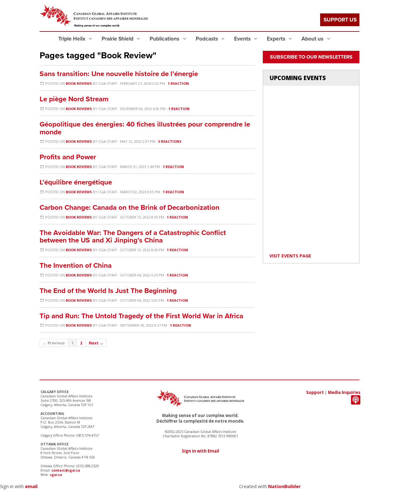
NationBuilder (284, 486)
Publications (165, 39)
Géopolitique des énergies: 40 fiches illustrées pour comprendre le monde (145, 128)
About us (312, 39)
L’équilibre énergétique (76, 182)
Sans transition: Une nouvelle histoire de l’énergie (119, 74)
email (31, 486)
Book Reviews (79, 83)
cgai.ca (56, 474)
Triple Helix (72, 39)
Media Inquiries (344, 392)
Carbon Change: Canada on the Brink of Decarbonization (129, 207)
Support (315, 392)
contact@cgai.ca (65, 470)
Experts (276, 39)
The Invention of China (76, 265)
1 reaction (178, 83)
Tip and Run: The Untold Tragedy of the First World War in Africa (141, 316)
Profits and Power (68, 157)
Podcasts (207, 39)
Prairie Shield (118, 39)
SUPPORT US (340, 20)
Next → (96, 342)
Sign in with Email (200, 451)
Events (243, 39)
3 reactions (169, 141)
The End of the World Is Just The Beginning (108, 290)
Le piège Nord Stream (74, 99)
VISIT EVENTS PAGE (290, 256)
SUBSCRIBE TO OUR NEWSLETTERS (311, 57)
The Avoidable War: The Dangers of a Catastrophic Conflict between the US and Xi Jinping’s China (133, 236)
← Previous (54, 342)
